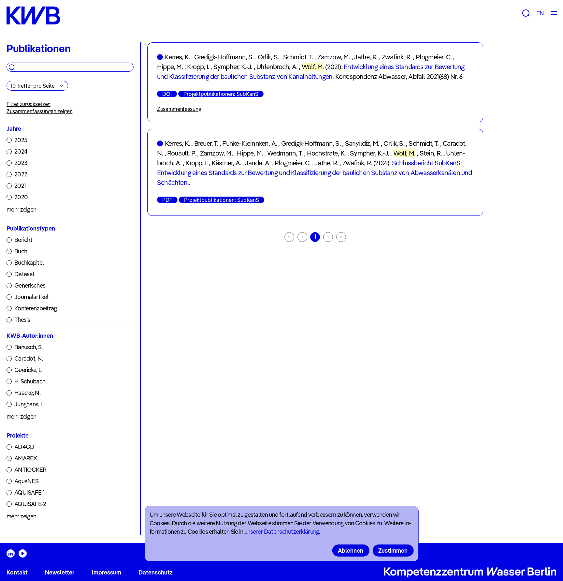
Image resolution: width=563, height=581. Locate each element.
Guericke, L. (28, 370)
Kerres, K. (177, 57)
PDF (167, 200)
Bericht (23, 240)
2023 (20, 163)
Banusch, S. (28, 347)
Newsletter (59, 572)
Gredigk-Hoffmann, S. (224, 57)
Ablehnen (350, 550)
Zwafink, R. (396, 57)
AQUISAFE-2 (30, 504)
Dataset (24, 274)
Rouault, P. (181, 153)
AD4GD (24, 447)
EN (540, 13)
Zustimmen (393, 550)
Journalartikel (31, 297)
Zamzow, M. (333, 57)
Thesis (22, 319)
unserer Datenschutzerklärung (281, 531)
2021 (20, 185)
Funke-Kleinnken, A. (249, 143)
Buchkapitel (29, 262)
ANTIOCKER (30, 469)
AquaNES (26, 481)
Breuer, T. (206, 143)
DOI (167, 94)
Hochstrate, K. (326, 153)
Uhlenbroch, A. (276, 67)
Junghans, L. (29, 404)
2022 (20, 174)
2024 (20, 151)
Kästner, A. (226, 163)
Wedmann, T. (285, 153)
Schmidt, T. (298, 57)
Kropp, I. (198, 67)
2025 (20, 140)
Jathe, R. (366, 57)
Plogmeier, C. (434, 57)
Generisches (29, 285)
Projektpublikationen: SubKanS (220, 94)
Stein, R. (431, 153)
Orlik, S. (268, 57)
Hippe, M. (170, 67)
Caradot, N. (28, 358)
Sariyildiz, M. (362, 143)
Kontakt (17, 572)
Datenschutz (155, 572)
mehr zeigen (21, 209)
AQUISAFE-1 (29, 492)
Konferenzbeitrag (35, 308)
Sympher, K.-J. (233, 67)
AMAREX (25, 458)
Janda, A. (258, 163)
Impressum (106, 572)
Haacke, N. (27, 392)
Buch (20, 251)
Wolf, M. (313, 67)
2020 (21, 197)
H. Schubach (29, 381)
